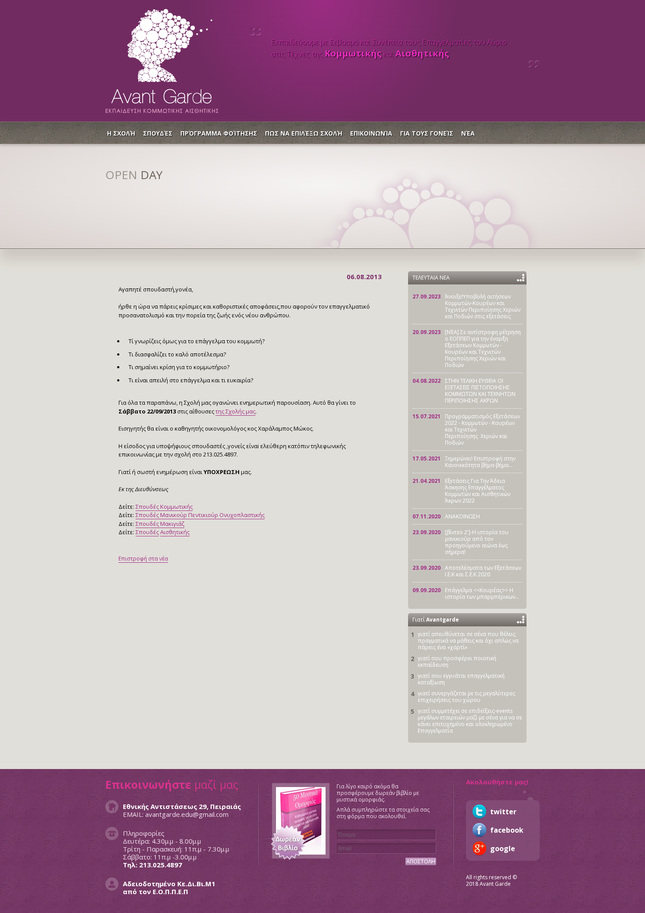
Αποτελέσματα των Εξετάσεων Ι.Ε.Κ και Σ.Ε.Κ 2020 (483, 571)
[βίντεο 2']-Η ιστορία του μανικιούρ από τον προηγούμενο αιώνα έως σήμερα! (477, 542)
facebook (479, 830)
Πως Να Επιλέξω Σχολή (303, 133)
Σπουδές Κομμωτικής (164, 506)
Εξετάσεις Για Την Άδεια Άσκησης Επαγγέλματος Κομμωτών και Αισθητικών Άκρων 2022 (477, 491)
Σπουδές (157, 133)
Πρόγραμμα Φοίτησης (218, 133)
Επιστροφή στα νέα (143, 558)
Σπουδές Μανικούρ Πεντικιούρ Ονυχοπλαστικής (200, 515)
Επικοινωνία (371, 133)
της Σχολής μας (235, 411)
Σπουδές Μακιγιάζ (160, 524)
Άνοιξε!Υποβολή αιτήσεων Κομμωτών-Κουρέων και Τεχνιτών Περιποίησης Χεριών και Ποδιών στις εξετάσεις (482, 306)
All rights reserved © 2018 (491, 880)
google (479, 848)
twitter (479, 812)
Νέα (468, 133)
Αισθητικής (175, 532)
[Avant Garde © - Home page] (162, 58)
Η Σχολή (121, 133)
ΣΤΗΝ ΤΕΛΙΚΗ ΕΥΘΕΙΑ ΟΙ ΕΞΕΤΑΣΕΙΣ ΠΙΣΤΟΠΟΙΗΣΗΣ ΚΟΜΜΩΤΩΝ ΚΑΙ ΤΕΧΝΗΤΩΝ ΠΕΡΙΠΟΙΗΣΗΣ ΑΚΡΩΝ (480, 390)
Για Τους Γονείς (426, 133)
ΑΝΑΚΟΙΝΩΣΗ (462, 516)
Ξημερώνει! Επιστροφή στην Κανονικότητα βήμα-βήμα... (480, 461)
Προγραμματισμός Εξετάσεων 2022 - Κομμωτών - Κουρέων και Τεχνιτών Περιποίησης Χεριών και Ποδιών (482, 429)
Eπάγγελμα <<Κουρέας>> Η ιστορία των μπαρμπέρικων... (482, 593)
